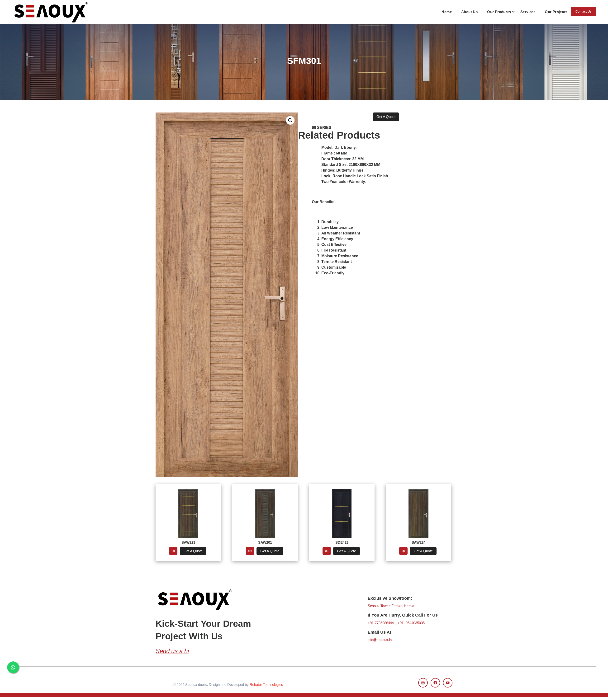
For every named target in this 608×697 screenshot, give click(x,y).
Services (527, 12)
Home (447, 12)
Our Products (499, 12)
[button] (290, 120)
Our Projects (556, 12)
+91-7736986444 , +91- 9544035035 (396, 623)
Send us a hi (172, 651)
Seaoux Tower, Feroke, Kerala (391, 606)
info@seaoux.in (380, 640)
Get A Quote (193, 551)
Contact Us (583, 11)
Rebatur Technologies (266, 685)
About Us (469, 12)
